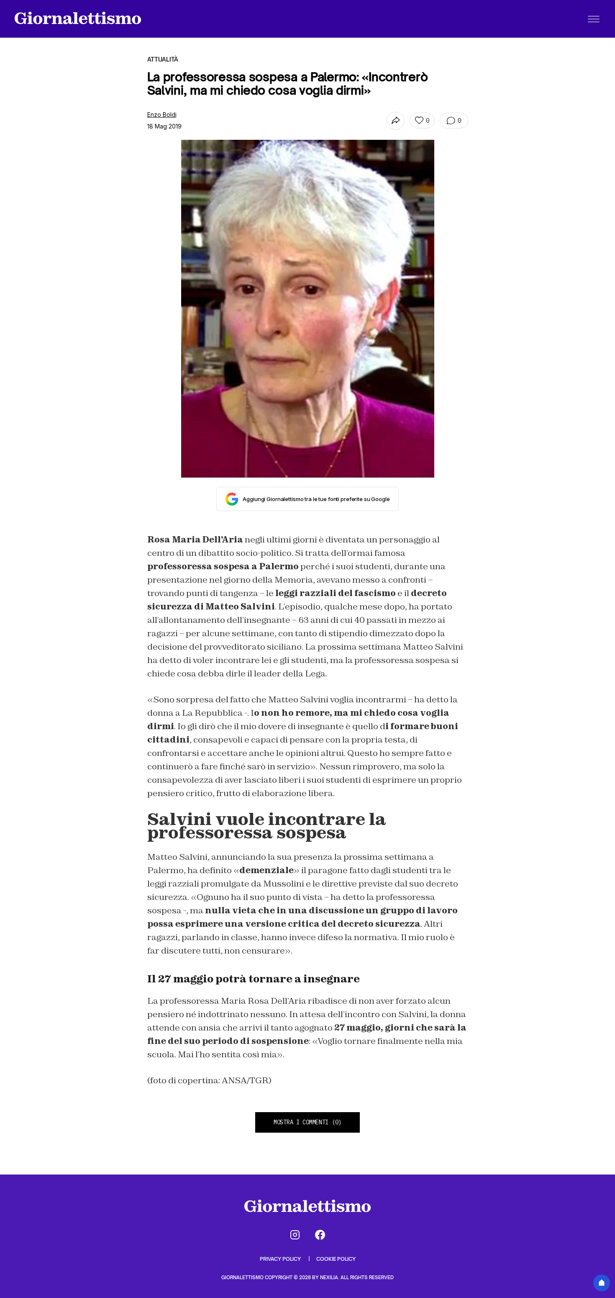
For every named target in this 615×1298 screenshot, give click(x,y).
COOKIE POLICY (336, 1259)
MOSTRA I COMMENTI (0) (307, 1122)
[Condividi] (396, 121)
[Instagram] (295, 1234)
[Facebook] (320, 1234)
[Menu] (593, 19)
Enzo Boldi (162, 114)
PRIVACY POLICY (281, 1259)
